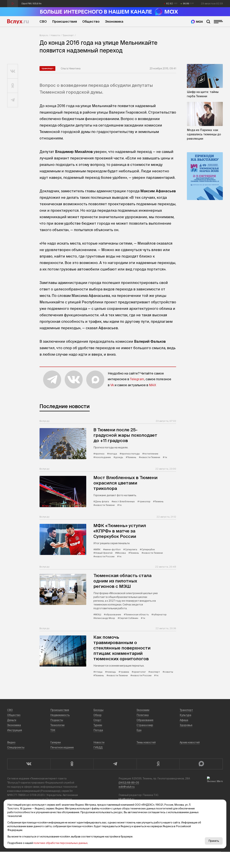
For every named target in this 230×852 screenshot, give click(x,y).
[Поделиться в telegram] (12, 100)
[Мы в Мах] (197, 22)
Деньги (11, 720)
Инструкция (14, 730)
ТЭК (52, 730)
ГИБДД (98, 747)
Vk (112, 385)
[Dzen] (158, 764)
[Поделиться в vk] (12, 71)
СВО (43, 21)
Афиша (184, 720)
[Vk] (28, 764)
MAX (152, 385)
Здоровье (186, 725)
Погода (98, 730)
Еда (139, 730)
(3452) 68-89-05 (129, 782)
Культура (185, 715)
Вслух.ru (18, 21)
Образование (145, 720)
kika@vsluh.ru (126, 799)
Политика (143, 715)
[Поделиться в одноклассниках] (12, 86)
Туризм (97, 725)
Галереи (55, 742)
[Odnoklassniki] (71, 764)
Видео (11, 742)
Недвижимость (60, 715)
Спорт (97, 720)
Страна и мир (145, 725)
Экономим (143, 710)
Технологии (57, 725)
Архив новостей (190, 742)
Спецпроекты (15, 747)
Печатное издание (62, 747)
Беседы (98, 710)
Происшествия (64, 21)
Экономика (114, 21)
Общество (91, 21)
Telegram (137, 379)
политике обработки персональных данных (60, 843)
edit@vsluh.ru (127, 786)
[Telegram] (115, 764)
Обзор (97, 715)
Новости (55, 35)
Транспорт (68, 35)
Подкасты (56, 720)
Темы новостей (146, 742)
